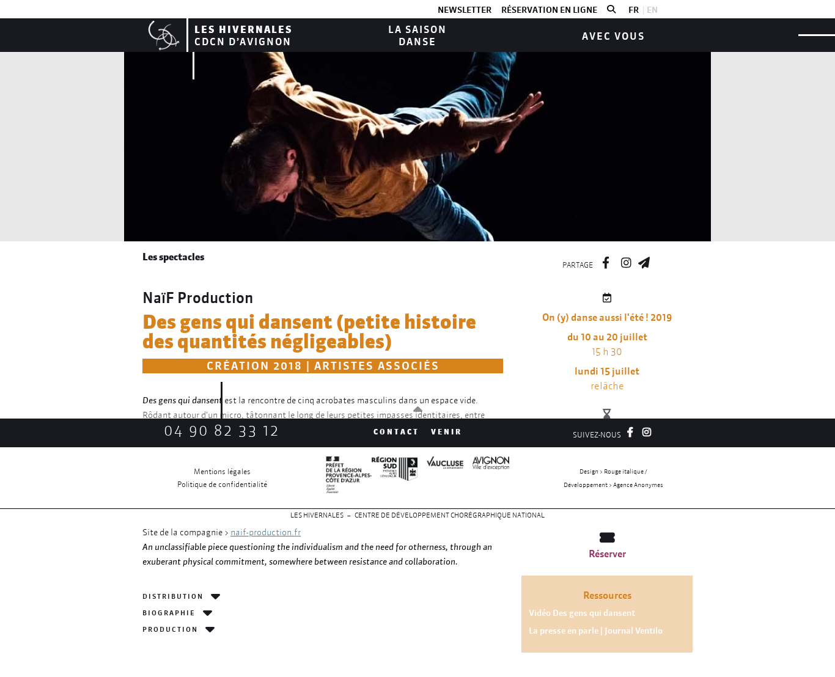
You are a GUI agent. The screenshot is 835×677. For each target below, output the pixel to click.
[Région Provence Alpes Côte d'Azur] (395, 477)
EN (652, 9)
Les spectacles (173, 257)
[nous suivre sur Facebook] (605, 261)
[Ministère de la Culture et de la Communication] (349, 477)
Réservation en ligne (549, 9)
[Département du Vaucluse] (440, 477)
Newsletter (464, 9)
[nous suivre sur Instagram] (626, 261)
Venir (446, 431)
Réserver (607, 553)
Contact (396, 431)
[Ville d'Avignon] (486, 477)
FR (633, 9)
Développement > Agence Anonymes (613, 484)
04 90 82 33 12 (222, 430)
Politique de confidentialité (222, 484)
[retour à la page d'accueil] (162, 35)
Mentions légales (222, 471)
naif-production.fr (265, 532)
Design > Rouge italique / (613, 471)
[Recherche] (611, 9)
